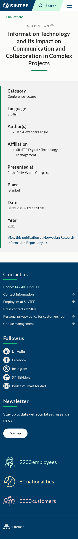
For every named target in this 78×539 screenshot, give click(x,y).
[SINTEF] (16, 5)
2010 (11, 226)
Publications (14, 17)
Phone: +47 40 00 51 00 (21, 287)
